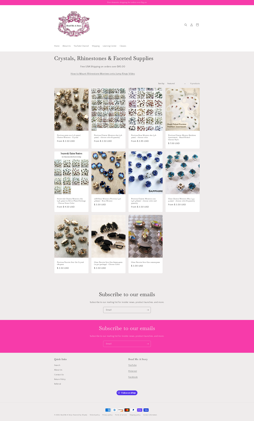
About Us (58, 370)
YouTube (132, 365)
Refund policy (95, 415)
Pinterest (132, 371)
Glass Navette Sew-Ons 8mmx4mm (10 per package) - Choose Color (108, 263)
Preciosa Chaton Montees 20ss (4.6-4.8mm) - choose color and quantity (144, 201)
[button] (186, 25)
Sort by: (161, 84)
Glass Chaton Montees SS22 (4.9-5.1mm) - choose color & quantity (181, 200)
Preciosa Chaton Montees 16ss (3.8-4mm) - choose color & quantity (108, 136)
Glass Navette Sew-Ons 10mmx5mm (145, 262)
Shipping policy (135, 415)
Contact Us (59, 375)
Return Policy (60, 379)
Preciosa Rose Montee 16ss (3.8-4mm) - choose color (144, 136)
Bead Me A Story (66, 415)
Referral (57, 384)
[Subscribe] (148, 310)
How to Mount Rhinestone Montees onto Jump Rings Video (103, 73)
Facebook (133, 377)
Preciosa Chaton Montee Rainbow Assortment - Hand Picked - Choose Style (182, 137)
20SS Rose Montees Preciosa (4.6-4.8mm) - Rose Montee (107, 200)
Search (57, 365)
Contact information (150, 415)
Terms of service (121, 415)
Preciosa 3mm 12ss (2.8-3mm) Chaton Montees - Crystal (69, 136)
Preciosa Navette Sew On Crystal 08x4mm (70, 263)
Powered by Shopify (80, 415)
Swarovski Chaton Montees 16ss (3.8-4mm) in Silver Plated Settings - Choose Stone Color (71, 201)
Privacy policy (107, 415)
